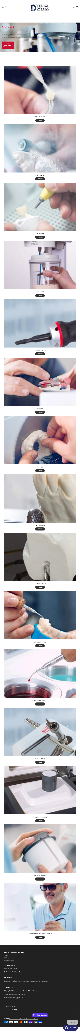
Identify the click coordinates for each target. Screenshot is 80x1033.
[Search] (3, 7)
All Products (8, 958)
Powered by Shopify (32, 1019)
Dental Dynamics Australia (17, 1019)
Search (6, 955)
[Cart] (77, 7)
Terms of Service (9, 961)
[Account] (74, 7)
